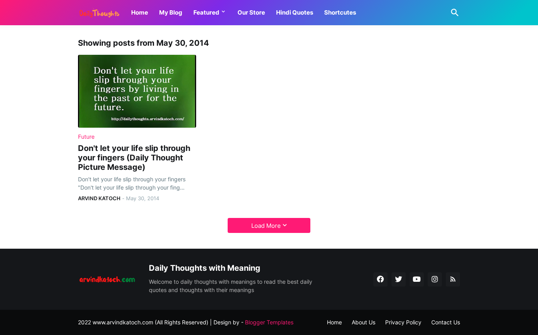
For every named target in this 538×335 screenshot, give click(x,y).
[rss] (453, 279)
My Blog (170, 12)
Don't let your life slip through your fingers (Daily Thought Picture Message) (134, 157)
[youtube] (417, 279)
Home (139, 12)
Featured (206, 12)
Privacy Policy (403, 322)
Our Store (251, 12)
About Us (363, 322)
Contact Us (445, 322)
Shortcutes (340, 12)
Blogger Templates (269, 322)
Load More (266, 225)
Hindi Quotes (294, 12)
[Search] (453, 12)
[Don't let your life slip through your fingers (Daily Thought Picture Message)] (137, 91)
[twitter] (398, 279)
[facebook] (380, 279)
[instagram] (435, 279)
